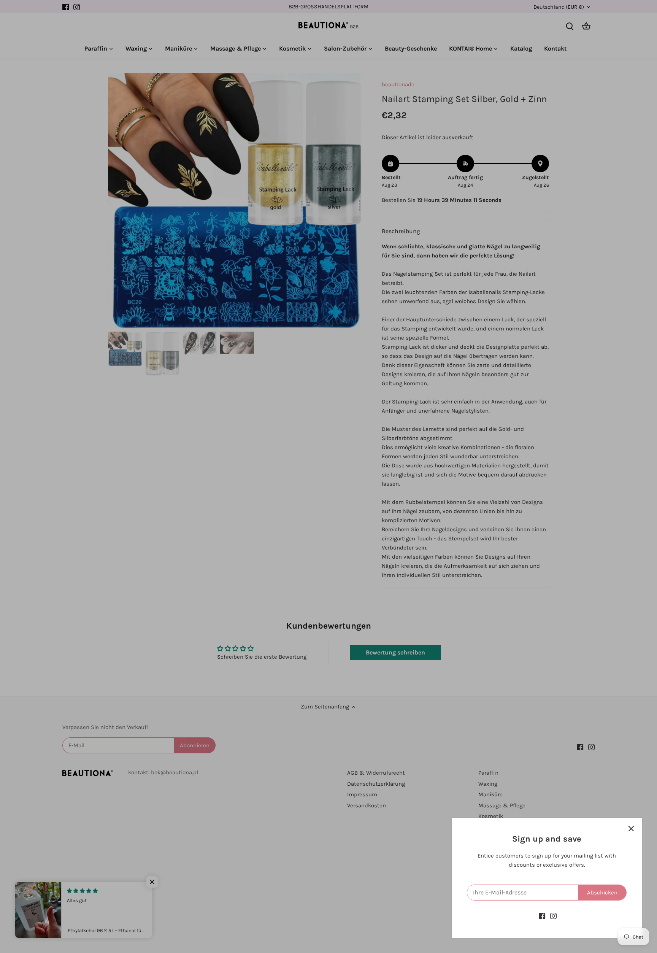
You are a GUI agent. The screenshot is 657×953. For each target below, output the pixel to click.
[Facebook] (542, 916)
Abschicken (602, 892)
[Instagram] (553, 916)
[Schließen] (631, 828)
